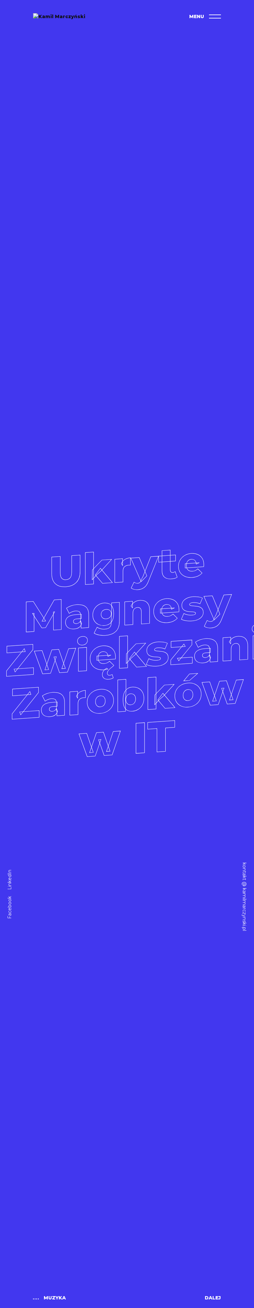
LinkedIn (10, 880)
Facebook (10, 907)
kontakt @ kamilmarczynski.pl (244, 896)
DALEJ (213, 1298)
